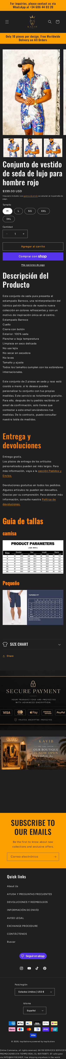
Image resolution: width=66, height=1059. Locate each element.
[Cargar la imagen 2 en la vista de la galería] (33, 148)
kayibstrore (25, 1041)
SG (30, 211)
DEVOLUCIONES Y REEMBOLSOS (27, 902)
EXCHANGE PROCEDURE (22, 926)
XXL (43, 211)
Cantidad (8, 227)
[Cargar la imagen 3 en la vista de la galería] (53, 148)
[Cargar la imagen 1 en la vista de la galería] (13, 148)
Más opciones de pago (33, 265)
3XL (8, 218)
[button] (7, 22)
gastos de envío (31, 196)
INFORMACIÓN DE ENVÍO (23, 910)
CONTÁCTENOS (17, 933)
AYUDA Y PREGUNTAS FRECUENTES (29, 894)
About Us (12, 886)
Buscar (11, 941)
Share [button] (10, 655)
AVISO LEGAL (15, 918)
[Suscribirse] (55, 857)
